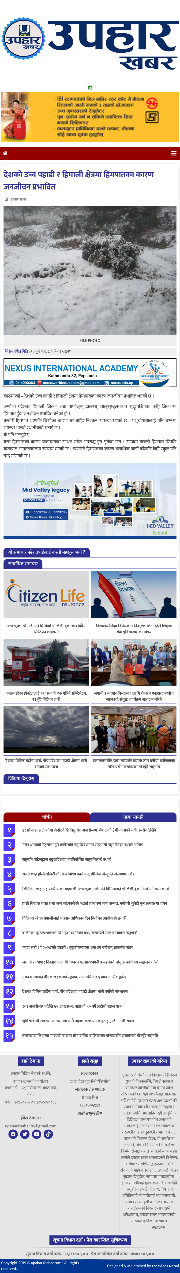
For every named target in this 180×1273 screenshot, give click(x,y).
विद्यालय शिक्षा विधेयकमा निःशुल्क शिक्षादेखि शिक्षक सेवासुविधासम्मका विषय (134, 629)
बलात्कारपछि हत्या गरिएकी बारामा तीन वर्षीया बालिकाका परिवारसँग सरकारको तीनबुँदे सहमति (134, 764)
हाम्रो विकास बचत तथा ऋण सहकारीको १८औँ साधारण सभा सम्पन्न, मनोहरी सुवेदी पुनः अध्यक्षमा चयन (94, 903)
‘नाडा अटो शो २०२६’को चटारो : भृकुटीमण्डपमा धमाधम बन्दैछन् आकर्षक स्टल (77, 947)
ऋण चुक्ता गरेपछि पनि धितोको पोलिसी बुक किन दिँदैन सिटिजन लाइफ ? (46, 629)
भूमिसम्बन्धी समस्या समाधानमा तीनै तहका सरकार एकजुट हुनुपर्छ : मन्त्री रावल (78, 1021)
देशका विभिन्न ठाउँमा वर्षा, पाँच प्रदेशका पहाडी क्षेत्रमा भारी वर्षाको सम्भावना (46, 764)
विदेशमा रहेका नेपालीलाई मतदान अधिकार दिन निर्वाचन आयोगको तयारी (74, 918)
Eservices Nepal (165, 1266)
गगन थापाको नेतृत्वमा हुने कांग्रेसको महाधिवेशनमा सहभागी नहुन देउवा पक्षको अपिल (82, 845)
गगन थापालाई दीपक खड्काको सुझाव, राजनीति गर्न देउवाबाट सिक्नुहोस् (74, 977)
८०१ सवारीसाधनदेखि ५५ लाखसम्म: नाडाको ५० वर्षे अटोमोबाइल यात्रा (72, 1006)
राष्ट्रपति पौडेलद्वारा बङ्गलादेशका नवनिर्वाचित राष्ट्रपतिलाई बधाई (66, 859)
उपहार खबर (18, 199)
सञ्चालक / (83, 1089)
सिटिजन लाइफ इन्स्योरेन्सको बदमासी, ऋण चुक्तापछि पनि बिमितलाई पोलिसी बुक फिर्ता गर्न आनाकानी (95, 889)
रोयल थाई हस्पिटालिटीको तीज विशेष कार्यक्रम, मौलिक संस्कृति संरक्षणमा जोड (78, 874)
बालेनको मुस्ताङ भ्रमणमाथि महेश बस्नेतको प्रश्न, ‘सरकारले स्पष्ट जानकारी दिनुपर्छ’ (79, 933)
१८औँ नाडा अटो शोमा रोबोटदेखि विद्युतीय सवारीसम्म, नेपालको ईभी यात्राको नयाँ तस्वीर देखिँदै (89, 830)
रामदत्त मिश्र (90, 1097)
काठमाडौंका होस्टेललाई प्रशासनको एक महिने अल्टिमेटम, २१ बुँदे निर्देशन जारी (46, 696)
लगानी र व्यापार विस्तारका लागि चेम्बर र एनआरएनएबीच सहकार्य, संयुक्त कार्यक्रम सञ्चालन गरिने (134, 696)
